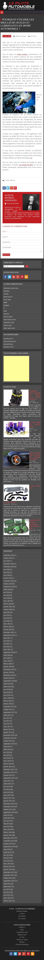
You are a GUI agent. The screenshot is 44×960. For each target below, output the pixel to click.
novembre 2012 (9, 875)
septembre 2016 (9, 744)
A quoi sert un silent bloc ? (34, 424)
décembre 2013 (9, 838)
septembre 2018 (9, 681)
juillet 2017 (7, 715)
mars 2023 (7, 601)
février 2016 (8, 764)
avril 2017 (7, 724)
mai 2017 (7, 721)
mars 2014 (7, 829)
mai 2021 (7, 644)
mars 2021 (7, 649)
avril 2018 (7, 695)
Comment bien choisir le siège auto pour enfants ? (34, 395)
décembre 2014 (9, 804)
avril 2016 (7, 758)
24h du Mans (8, 317)
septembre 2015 (9, 778)
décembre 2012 (9, 872)
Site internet (6, 242)
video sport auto (9, 328)
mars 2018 (7, 698)
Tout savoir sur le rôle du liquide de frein (34, 456)
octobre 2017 (8, 709)
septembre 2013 (9, 846)
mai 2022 (7, 618)
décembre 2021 (9, 632)
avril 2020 (7, 658)
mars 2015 (7, 795)
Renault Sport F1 (9, 338)
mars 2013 (7, 864)
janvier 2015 (8, 801)
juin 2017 (7, 718)
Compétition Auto (22, 932)
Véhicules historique (22, 944)
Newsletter (22, 916)
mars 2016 (7, 761)
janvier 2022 (8, 629)
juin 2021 (7, 641)
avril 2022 (7, 621)
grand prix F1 (8, 297)
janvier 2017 (8, 732)
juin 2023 (7, 592)
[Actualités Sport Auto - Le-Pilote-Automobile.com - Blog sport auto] (18, 6)
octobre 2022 (8, 609)
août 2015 (7, 781)
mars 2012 (7, 898)
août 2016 (7, 747)
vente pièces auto (10, 320)
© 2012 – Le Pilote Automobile (22, 909)
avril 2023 (7, 598)
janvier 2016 (8, 767)
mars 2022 (7, 624)
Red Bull (6, 291)
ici (31, 158)
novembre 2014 (9, 806)
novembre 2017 (9, 707)
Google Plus (18, 277)
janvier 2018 (8, 704)
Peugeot (6, 305)
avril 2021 (7, 647)
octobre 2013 (8, 844)
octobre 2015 (8, 775)
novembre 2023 (9, 581)
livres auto (7, 300)
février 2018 (8, 701)
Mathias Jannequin (20, 36)
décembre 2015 (9, 769)
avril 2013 (7, 861)
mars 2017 (7, 727)
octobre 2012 (8, 878)
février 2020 (8, 664)
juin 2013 (7, 855)
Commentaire (7, 247)
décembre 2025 (9, 555)
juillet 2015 (7, 784)
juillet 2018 (7, 687)
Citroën (6, 294)
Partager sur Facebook (4, 188)
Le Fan (22, 937)
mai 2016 (7, 755)
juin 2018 (7, 689)
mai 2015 (7, 789)
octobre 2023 (8, 584)
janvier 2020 (8, 667)
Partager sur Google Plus (11, 188)
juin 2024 (7, 569)
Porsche (6, 314)
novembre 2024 (9, 567)
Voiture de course (22, 939)
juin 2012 (7, 889)
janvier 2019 (8, 672)
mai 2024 (7, 572)
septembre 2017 (9, 712)
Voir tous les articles (13, 203)
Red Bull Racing (8, 344)
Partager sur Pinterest (15, 188)
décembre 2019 (9, 669)
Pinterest (22, 277)
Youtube (13, 277)
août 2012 (7, 884)
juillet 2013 (7, 852)
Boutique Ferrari (9, 347)
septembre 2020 (9, 652)
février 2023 (8, 604)
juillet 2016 (7, 749)
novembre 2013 (9, 841)
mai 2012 (7, 892)
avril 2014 (7, 826)
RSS (26, 277)
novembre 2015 (9, 772)
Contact (22, 914)
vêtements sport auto (11, 288)
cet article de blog (26, 165)
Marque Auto (22, 935)
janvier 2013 (8, 869)
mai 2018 (7, 692)
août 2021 (7, 638)
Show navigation (1, 12)
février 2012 (8, 901)
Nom (5, 231)
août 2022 (7, 612)
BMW (5, 302)
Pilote (22, 930)
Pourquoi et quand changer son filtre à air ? (34, 524)
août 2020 (7, 655)
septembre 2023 (9, 587)
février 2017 (8, 729)
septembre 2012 (9, 881)
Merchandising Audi (10, 341)
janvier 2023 (8, 607)
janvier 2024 (8, 578)
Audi (5, 311)
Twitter (9, 277)
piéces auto (7, 325)
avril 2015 (7, 792)
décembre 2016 (9, 735)
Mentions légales (22, 911)
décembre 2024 (9, 564)
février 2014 (8, 832)
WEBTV (22, 927)
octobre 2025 (8, 558)
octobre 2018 (8, 678)
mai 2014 (7, 824)
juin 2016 (7, 752)
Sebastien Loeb (9, 322)
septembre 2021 (9, 635)
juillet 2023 (7, 589)
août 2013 (7, 849)
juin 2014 (7, 821)
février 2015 (8, 798)
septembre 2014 (9, 812)
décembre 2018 (9, 675)
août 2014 (7, 815)
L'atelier (7, 180)
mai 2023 (7, 595)
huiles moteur (22, 54)
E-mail (5, 237)
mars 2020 (7, 661)
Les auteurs (22, 918)
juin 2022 (7, 615)
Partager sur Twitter (7, 188)
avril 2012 (7, 895)
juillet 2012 (7, 886)
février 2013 (8, 866)
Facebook (5, 277)
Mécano (12, 180)
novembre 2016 (9, 738)
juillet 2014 (7, 818)
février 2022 (8, 627)
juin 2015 (7, 787)
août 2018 (7, 684)
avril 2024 (7, 575)
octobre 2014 (8, 809)
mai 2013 (7, 858)
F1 (4, 308)
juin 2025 (7, 561)
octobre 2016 (8, 741)
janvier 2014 (8, 835)
